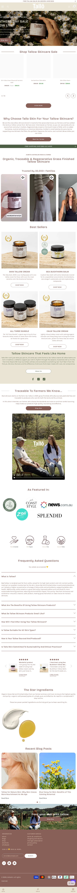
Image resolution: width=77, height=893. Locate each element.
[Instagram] (38, 379)
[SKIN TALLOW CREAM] (19, 250)
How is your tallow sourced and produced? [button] (21, 638)
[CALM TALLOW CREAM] (57, 309)
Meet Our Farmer (38, 139)
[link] (38, 509)
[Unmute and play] (23, 177)
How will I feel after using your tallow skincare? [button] (24, 622)
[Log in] (69, 7)
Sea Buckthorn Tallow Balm (38, 80)
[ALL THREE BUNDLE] (19, 309)
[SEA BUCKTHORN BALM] (57, 250)
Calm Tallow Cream (65, 80)
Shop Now (38, 408)
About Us (38, 371)
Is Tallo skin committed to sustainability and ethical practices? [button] (31, 647)
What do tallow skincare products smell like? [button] (23, 613)
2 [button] (39, 802)
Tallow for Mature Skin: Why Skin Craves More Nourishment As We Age (19, 793)
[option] (19, 776)
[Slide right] (73, 96)
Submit (30, 856)
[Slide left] (68, 96)
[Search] (8, 7)
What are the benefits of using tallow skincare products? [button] (28, 605)
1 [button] (37, 802)
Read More (5, 798)
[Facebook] (33, 379)
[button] (38, 576)
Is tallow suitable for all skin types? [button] (18, 630)
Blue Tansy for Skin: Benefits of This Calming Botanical (55, 793)
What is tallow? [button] (8, 576)
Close (75, 1)
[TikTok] (44, 379)
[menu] (2, 7)
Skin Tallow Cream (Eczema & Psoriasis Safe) (12, 81)
